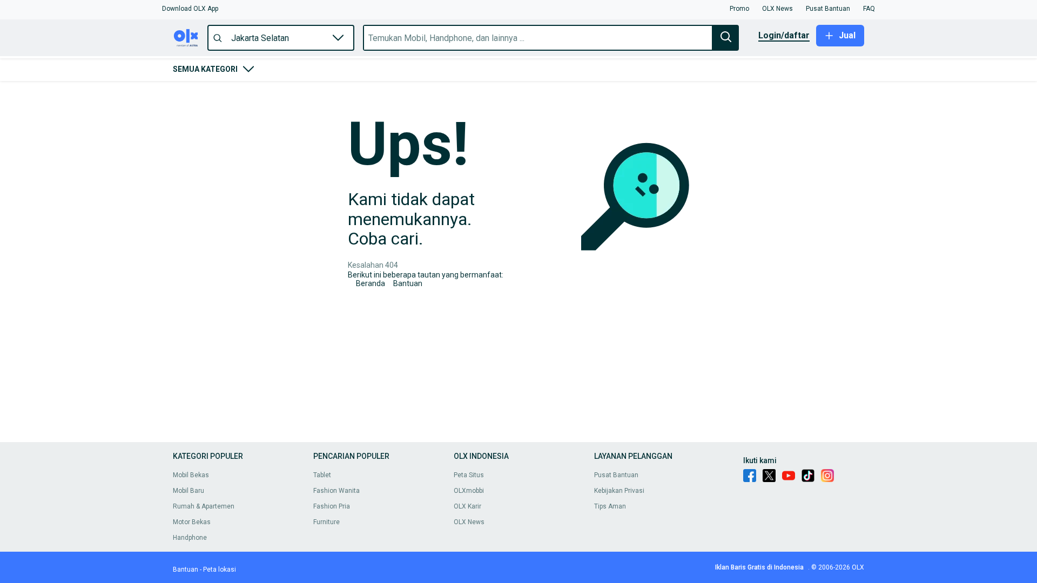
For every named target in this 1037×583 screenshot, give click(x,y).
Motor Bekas (192, 522)
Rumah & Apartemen (203, 506)
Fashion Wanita (336, 490)
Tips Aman (610, 506)
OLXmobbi (469, 490)
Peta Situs (469, 475)
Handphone (190, 537)
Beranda (370, 283)
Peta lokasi (219, 569)
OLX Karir (467, 506)
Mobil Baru (188, 490)
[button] (190, 8)
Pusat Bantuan (616, 475)
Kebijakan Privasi (619, 490)
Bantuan (407, 283)
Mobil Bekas (191, 475)
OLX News (469, 522)
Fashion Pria (331, 506)
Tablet (322, 475)
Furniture (326, 522)
